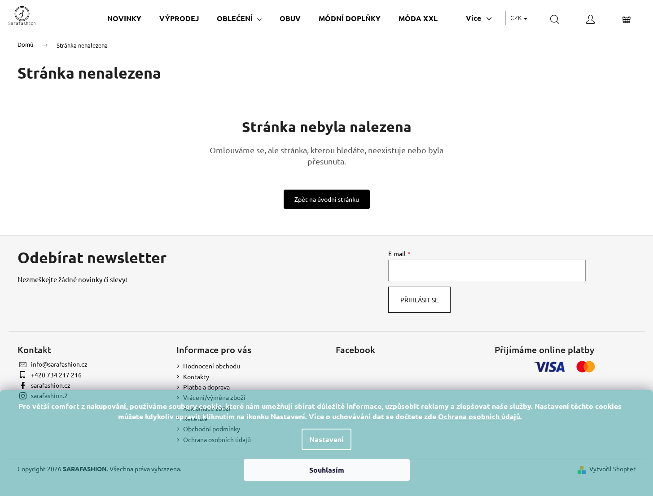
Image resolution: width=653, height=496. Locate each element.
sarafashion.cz (50, 385)
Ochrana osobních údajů (479, 416)
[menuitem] (124, 18)
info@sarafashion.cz (59, 364)
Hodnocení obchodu (211, 366)
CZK (516, 17)
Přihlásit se (419, 300)
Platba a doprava (206, 387)
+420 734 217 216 (56, 375)
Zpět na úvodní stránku (326, 199)
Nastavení (326, 439)
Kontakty (196, 376)
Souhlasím (326, 469)
